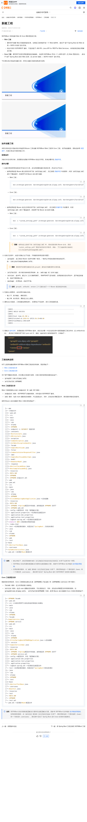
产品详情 (42, 31)
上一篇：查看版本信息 (9, 726)
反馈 (47, 736)
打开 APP (81, 3)
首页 (3, 17)
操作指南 (19, 17)
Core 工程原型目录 (10, 371)
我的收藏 (80, 31)
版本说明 (12, 331)
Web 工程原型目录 (10, 368)
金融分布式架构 (10, 17)
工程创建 (46, 17)
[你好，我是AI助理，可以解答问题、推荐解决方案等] (75, 7)
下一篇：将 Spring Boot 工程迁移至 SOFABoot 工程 (68, 726)
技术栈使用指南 (75, 711)
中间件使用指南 (29, 17)
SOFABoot (39, 17)
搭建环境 (58, 159)
